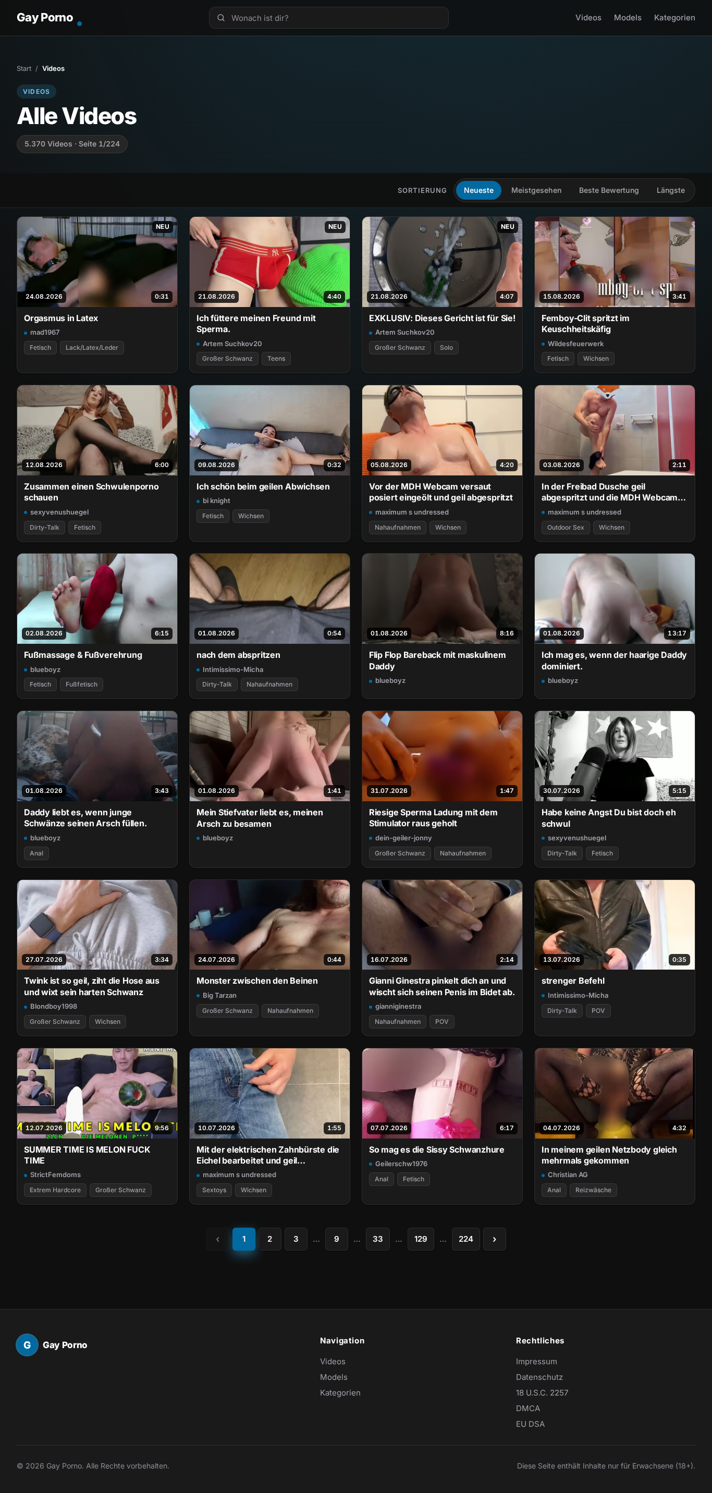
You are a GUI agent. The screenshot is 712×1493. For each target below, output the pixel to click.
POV (442, 1021)
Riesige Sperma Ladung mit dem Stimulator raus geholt (433, 817)
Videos (588, 17)
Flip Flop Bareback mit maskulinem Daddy (437, 660)
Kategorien (674, 17)
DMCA (528, 1408)
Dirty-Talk (44, 527)
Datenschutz (539, 1377)
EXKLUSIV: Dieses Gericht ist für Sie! (442, 318)
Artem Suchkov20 (232, 343)
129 (420, 1239)
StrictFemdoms (55, 1174)
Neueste (479, 190)
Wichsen (596, 358)
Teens (276, 358)
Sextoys (214, 1190)
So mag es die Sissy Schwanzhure (437, 1149)
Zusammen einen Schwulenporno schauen (91, 492)
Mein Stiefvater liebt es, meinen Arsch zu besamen (260, 817)
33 (378, 1239)
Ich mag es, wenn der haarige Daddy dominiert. (614, 660)
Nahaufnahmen (398, 527)
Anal (36, 853)
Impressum (536, 1361)
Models (628, 17)
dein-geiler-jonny (403, 838)
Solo (446, 347)
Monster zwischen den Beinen (257, 980)
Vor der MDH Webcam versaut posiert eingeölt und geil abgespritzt (441, 492)
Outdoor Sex (565, 527)
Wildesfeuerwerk (576, 343)
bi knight (216, 500)
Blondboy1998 (53, 1006)
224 (466, 1239)
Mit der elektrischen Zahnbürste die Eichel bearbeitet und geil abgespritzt (268, 1155)
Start (24, 68)
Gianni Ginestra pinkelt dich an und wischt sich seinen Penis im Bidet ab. (442, 986)
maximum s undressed (412, 512)
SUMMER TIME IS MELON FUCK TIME (87, 1155)
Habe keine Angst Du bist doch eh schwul (609, 817)
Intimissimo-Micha (233, 669)
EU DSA (530, 1424)
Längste (671, 190)
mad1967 (44, 332)
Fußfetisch (81, 684)
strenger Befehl (573, 980)
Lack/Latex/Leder (92, 347)
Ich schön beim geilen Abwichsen (263, 486)
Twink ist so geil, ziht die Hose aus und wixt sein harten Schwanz (91, 986)
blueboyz (45, 669)
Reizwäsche (593, 1190)
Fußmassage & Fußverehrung (83, 655)
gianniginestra (398, 1006)
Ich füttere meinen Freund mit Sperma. (256, 323)
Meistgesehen (536, 190)
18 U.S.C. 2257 (542, 1393)
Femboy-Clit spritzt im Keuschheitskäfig (586, 323)
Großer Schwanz (227, 358)
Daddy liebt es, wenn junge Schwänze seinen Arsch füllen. (85, 817)
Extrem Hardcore (55, 1190)
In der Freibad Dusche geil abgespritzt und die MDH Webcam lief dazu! (610, 492)
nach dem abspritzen (238, 655)
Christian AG (568, 1174)
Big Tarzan (220, 995)
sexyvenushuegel (59, 512)
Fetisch (40, 347)
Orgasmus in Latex (61, 318)
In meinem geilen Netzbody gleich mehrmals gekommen (609, 1155)
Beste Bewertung (609, 190)
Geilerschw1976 (401, 1163)
